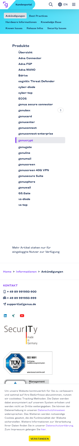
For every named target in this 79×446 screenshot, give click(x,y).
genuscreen (26, 164)
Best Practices (38, 16)
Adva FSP (25, 64)
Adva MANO (26, 69)
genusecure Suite (30, 176)
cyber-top (25, 92)
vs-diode (24, 199)
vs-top (22, 204)
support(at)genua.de (21, 304)
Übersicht (25, 52)
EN (65, 4)
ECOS (22, 98)
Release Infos (35, 28)
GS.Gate (24, 193)
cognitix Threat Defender (36, 81)
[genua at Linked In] (6, 317)
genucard (25, 116)
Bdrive (23, 75)
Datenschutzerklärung (59, 425)
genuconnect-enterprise (35, 133)
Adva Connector (29, 58)
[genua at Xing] (13, 317)
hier (43, 429)
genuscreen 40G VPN (33, 170)
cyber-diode (26, 87)
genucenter (26, 122)
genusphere (26, 181)
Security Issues (56, 28)
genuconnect (27, 128)
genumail (24, 158)
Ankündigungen (15, 16)
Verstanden (39, 438)
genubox (24, 110)
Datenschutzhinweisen (51, 410)
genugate (25, 147)
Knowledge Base (51, 22)
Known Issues (14, 28)
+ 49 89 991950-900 (21, 291)
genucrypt (25, 140)
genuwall (24, 187)
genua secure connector (35, 104)
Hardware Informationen (21, 22)
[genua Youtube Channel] (22, 317)
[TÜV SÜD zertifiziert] (40, 363)
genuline (24, 153)
